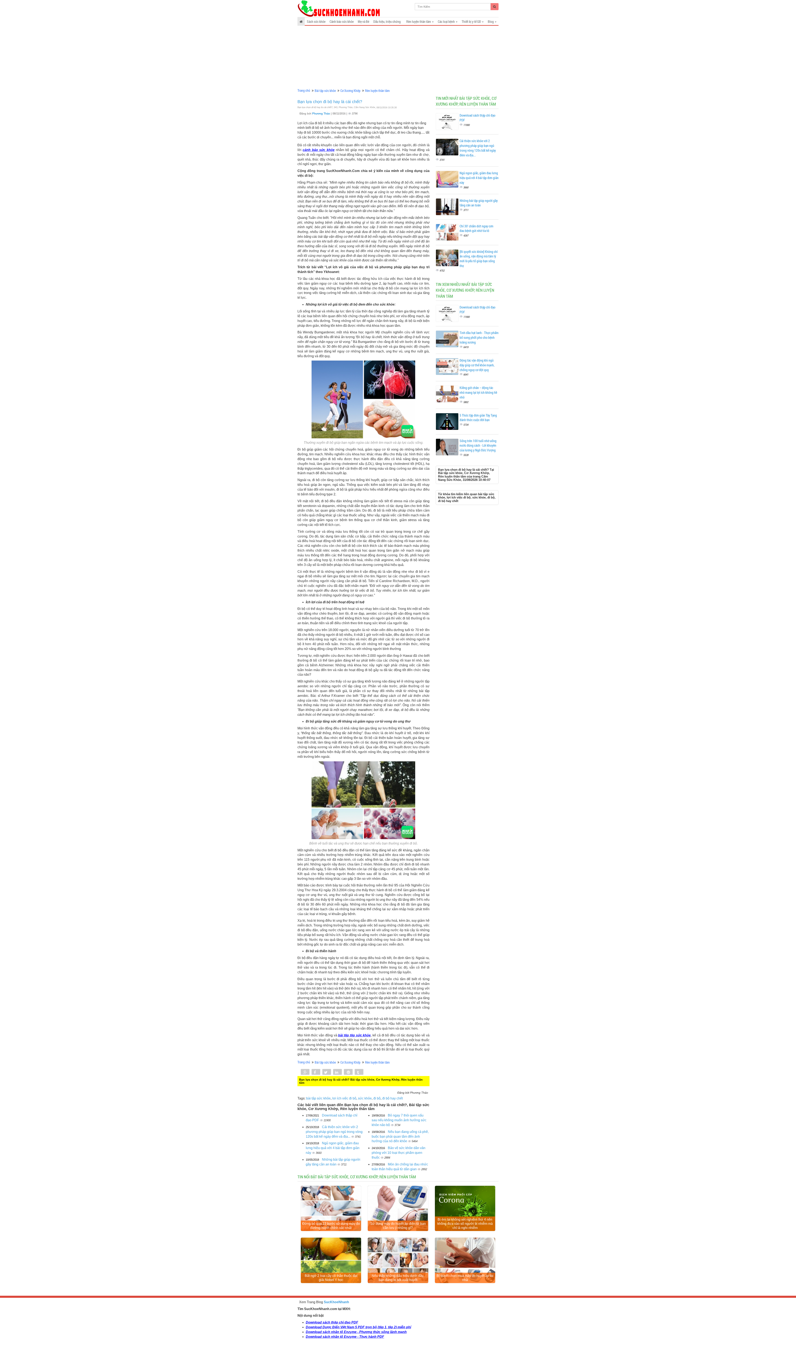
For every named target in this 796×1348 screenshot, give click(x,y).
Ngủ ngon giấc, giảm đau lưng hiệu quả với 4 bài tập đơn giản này (332, 1147)
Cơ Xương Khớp (350, 90)
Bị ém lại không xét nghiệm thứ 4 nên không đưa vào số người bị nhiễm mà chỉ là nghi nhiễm (465, 1224)
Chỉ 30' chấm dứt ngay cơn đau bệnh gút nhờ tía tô (476, 228)
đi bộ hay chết (392, 1098)
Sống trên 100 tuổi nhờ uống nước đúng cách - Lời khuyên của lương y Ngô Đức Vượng (478, 445)
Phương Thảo (321, 113)
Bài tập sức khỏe (325, 90)
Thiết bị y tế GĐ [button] (472, 21)
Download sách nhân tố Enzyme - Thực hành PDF (345, 1336)
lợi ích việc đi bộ (344, 1098)
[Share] (305, 1072)
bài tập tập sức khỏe (354, 1035)
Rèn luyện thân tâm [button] (419, 21)
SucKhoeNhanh (336, 1302)
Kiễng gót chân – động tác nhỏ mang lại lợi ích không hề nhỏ (478, 392)
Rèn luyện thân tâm (377, 90)
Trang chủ (303, 90)
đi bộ (377, 1098)
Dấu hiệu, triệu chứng (387, 21)
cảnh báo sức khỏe (318, 150)
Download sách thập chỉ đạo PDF (332, 1322)
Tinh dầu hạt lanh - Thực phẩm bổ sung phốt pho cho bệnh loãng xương (479, 337)
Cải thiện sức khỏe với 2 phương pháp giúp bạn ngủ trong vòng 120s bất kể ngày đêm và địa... (334, 1131)
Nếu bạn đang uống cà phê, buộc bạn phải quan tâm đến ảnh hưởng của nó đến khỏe (400, 1136)
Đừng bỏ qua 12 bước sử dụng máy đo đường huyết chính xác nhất (331, 1226)
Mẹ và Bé (363, 21)
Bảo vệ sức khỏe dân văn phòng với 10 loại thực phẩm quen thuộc (398, 1152)
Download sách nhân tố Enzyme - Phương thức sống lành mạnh (356, 1332)
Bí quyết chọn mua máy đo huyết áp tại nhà (465, 1278)
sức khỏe (365, 1098)
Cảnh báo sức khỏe (342, 21)
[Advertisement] (398, 57)
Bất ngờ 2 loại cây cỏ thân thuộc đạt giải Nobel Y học (331, 1278)
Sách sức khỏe (316, 21)
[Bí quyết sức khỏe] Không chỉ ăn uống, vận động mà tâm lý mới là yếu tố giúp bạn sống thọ (479, 258)
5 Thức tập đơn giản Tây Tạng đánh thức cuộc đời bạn (478, 417)
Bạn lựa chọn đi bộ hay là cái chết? (329, 101)
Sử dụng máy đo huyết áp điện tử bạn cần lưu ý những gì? (398, 1226)
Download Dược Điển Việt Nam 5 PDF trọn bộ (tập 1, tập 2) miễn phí (358, 1327)
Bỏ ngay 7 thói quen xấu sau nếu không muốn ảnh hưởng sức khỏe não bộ (399, 1120)
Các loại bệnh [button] (446, 21)
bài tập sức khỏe (318, 1098)
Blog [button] (491, 21)
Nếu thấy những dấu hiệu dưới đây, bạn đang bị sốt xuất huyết (398, 1278)
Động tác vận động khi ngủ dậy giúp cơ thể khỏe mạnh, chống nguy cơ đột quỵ (477, 365)
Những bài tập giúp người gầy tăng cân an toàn (479, 202)
